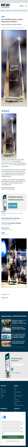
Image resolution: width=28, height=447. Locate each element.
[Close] (24, 414)
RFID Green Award (6, 224)
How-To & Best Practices (18, 405)
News (3, 16)
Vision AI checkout (17, 10)
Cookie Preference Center (13, 441)
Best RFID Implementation (8, 189)
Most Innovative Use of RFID (9, 220)
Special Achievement (6, 229)
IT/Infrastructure (17, 401)
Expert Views (3, 390)
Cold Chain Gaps (8, 10)
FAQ (1, 397)
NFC (15, 397)
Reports (15, 403)
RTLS (15, 390)
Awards (6, 161)
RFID (15, 388)
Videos (2, 393)
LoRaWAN (16, 399)
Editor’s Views (3, 392)
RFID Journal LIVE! (6, 165)
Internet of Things (17, 392)
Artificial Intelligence (18, 395)
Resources (3, 395)
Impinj (3, 173)
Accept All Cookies (13, 437)
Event (2, 411)
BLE (15, 393)
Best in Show (4, 234)
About (15, 411)
